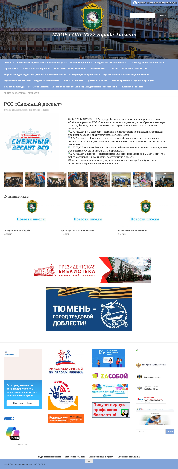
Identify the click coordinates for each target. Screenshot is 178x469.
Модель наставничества (47, 80)
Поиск (127, 5)
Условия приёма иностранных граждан (132, 80)
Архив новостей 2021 (15, 93)
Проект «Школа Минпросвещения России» (126, 74)
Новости (34, 93)
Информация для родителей (84, 74)
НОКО (148, 68)
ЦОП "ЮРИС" (39, 464)
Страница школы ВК (129, 456)
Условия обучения (80, 62)
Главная (8, 62)
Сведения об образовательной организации (41, 62)
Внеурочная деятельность (109, 62)
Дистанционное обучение (36, 68)
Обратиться (10, 68)
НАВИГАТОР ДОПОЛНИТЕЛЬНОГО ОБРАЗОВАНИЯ (79, 68)
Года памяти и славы (49, 456)
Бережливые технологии (17, 80)
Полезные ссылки (75, 456)
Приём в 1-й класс (73, 80)
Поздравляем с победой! (17, 230)
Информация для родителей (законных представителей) (35, 74)
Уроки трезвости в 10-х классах (77, 230)
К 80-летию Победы (14, 86)
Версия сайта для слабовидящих (157, 2)
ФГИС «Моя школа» (132, 68)
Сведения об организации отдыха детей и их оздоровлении (84, 86)
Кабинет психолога (132, 86)
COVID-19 (113, 68)
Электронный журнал (101, 456)
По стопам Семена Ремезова (132, 230)
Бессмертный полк (38, 86)
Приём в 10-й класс (97, 80)
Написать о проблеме (23, 403)
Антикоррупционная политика (146, 62)
